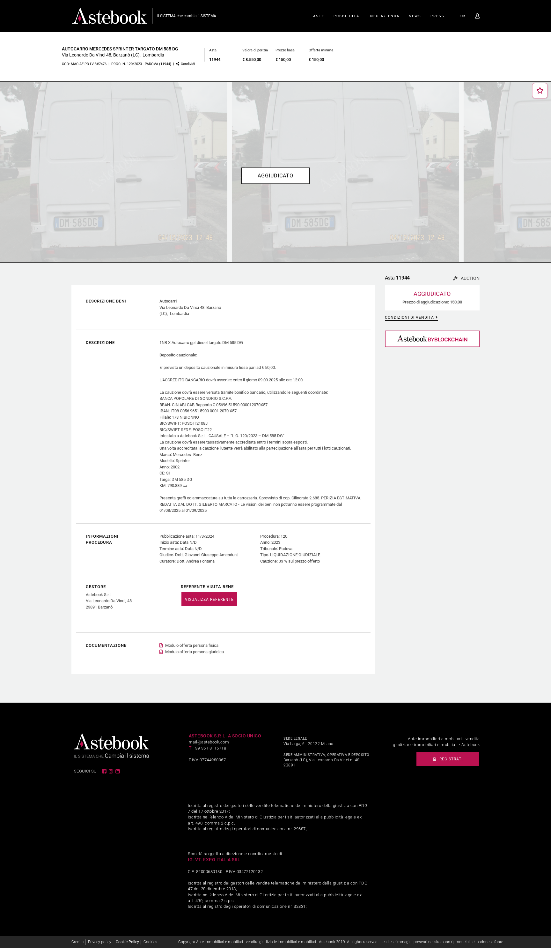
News (415, 16)
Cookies (150, 942)
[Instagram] (111, 771)
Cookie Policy (127, 942)
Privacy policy (99, 942)
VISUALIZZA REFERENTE (209, 599)
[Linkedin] (118, 771)
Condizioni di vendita (409, 317)
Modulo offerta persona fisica (191, 645)
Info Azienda (384, 16)
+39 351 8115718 (209, 748)
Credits (77, 942)
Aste (318, 16)
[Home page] (109, 15)
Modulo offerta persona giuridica (194, 651)
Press (437, 16)
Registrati (450, 759)
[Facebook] (104, 771)
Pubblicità (346, 16)
